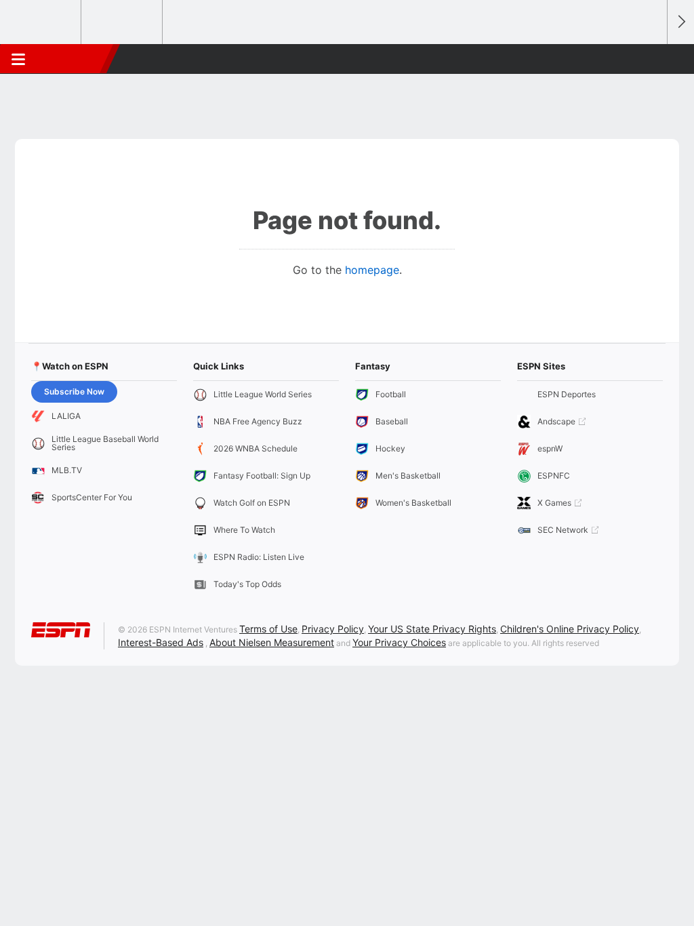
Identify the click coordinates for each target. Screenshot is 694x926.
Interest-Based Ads (160, 642)
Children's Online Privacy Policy (569, 629)
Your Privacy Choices (399, 642)
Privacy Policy (333, 629)
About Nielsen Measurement (271, 642)
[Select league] (41, 22)
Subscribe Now (74, 391)
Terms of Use (268, 629)
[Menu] (18, 59)
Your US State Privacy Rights (432, 629)
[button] (650, 59)
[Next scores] (680, 22)
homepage (372, 270)
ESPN (72, 59)
